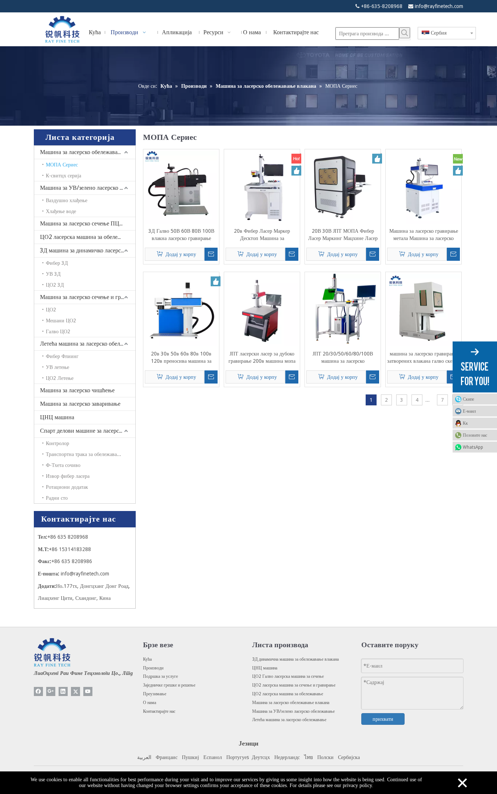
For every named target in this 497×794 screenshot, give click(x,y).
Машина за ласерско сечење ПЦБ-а (83, 223)
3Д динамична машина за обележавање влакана (295, 659)
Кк (465, 423)
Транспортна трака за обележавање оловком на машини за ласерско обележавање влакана (90, 454)
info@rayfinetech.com (439, 6)
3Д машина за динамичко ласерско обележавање (87, 250)
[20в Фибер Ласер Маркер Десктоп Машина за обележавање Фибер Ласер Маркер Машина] (262, 187)
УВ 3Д (53, 274)
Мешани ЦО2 (61, 320)
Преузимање (154, 693)
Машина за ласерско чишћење (77, 390)
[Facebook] (38, 691)
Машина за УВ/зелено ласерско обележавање (87, 187)
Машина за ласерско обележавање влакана (87, 152)
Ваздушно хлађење (66, 200)
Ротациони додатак (67, 487)
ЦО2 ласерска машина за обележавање (87, 236)
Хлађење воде (61, 211)
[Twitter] (75, 691)
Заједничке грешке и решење (169, 685)
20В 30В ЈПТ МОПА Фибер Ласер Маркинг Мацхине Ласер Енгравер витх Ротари (343, 235)
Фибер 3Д (57, 263)
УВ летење (57, 367)
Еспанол (212, 757)
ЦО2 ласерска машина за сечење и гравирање (293, 685)
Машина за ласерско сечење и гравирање (87, 297)
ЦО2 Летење (59, 378)
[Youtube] (87, 691)
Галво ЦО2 (58, 331)
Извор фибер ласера (68, 476)
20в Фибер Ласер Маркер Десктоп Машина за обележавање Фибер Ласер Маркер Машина (262, 235)
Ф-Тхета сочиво (63, 465)
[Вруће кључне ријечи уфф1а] (404, 32)
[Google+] (50, 691)
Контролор (57, 443)
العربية (144, 757)
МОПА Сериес (62, 165)
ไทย (308, 757)
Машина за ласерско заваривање (80, 403)
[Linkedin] (63, 691)
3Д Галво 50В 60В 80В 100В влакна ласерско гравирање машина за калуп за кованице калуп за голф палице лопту (181, 235)
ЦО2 (51, 310)
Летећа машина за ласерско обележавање (87, 343)
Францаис (167, 757)
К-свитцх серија (63, 175)
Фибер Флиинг (62, 356)
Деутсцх (261, 757)
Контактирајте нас (159, 711)
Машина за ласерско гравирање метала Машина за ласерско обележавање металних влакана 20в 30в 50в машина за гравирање (423, 235)
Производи (153, 668)
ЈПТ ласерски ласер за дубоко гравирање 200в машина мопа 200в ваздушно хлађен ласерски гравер (262, 358)
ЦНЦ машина (57, 417)
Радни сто (57, 498)
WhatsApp (473, 447)
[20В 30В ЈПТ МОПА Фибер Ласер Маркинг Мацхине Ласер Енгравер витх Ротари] (342, 187)
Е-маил (469, 411)
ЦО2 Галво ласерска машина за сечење (288, 676)
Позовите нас (475, 435)
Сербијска (349, 757)
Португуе (236, 757)
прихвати (383, 719)
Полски (325, 757)
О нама (149, 702)
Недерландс (287, 757)
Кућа (147, 659)
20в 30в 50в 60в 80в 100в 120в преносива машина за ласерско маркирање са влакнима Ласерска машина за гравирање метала (181, 358)
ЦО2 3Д (55, 285)
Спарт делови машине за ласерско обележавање (87, 430)
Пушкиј (190, 757)
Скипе (468, 399)
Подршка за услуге (160, 676)
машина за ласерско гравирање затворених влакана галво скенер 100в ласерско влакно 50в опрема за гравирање (423, 358)
